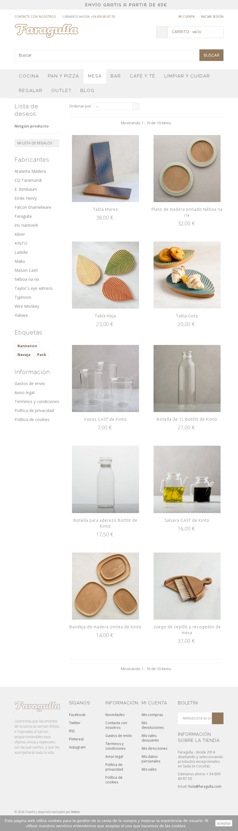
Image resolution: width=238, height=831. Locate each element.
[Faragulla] (46, 31)
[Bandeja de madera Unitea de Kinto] (105, 586)
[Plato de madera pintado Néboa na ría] (187, 168)
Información (32, 371)
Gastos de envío (30, 383)
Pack (41, 354)
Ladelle (21, 252)
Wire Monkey (27, 306)
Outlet (61, 90)
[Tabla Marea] (105, 168)
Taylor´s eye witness (34, 288)
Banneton (27, 345)
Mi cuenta (186, 17)
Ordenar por (80, 106)
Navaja (23, 354)
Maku (20, 261)
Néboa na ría (27, 279)
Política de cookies (32, 419)
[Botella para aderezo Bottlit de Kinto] (105, 479)
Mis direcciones (154, 748)
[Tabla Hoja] (105, 275)
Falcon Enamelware (33, 207)
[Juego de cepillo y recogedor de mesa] (187, 586)
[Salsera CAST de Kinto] (187, 479)
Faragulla (23, 216)
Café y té (143, 76)
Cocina (29, 76)
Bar (116, 76)
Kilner (20, 234)
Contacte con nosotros (35, 17)
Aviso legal (25, 392)
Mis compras (152, 714)
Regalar (31, 90)
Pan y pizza (63, 76)
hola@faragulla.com (204, 786)
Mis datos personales (151, 759)
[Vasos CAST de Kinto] (105, 378)
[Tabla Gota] (187, 275)
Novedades (115, 714)
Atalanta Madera (30, 171)
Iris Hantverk (26, 225)
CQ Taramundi (28, 180)
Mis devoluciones (153, 725)
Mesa (95, 76)
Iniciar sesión (212, 17)
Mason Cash (26, 270)
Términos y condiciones (37, 401)
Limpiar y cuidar (187, 76)
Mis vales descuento (150, 738)
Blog (87, 90)
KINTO (21, 243)
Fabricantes (32, 159)
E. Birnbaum (26, 189)
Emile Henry (26, 198)
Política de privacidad (34, 410)
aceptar (224, 823)
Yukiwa (21, 315)
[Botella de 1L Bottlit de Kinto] (187, 378)
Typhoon (23, 297)
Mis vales (149, 769)
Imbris (75, 812)
